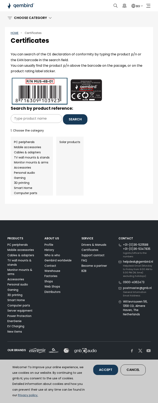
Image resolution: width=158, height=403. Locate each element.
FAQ (84, 260)
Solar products (69, 142)
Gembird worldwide (58, 260)
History (49, 250)
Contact (50, 266)
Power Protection (19, 316)
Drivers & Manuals (93, 245)
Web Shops (52, 287)
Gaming (20, 178)
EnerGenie (14, 321)
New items (14, 332)
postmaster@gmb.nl (137, 288)
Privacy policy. (28, 395)
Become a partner (94, 266)
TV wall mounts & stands (32, 157)
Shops (48, 281)
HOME (15, 33)
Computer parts (25, 193)
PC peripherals (24, 142)
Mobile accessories (27, 147)
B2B (83, 271)
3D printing (21, 183)
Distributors (52, 292)
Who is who (52, 255)
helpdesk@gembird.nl (138, 262)
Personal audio (24, 173)
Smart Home (23, 188)
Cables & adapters (27, 152)
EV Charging (15, 326)
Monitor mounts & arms (31, 162)
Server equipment (20, 311)
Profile (48, 245)
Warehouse (52, 271)
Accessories (22, 167)
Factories (50, 276)
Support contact (93, 255)
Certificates (89, 250)
